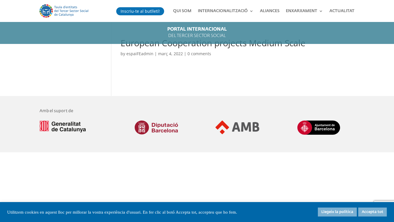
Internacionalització (223, 11)
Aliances (269, 11)
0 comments (199, 53)
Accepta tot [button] (372, 212)
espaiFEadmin (139, 53)
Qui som (182, 11)
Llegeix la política (337, 212)
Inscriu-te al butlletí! (140, 11)
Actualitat (341, 11)
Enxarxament (301, 11)
